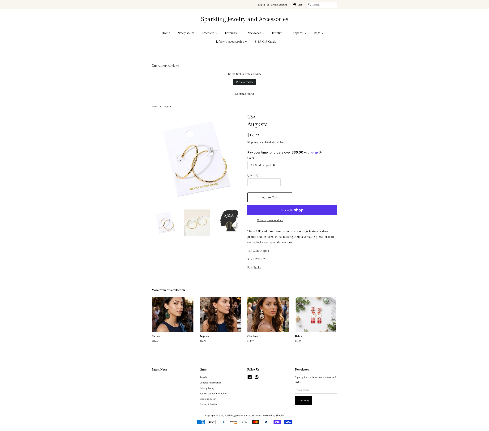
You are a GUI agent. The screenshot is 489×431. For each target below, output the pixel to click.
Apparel (298, 33)
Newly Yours (186, 33)
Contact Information (211, 382)
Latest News (159, 369)
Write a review (244, 82)
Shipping (252, 142)
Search (203, 377)
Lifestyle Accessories (230, 41)
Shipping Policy (208, 398)
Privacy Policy (207, 388)
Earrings (231, 33)
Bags (317, 33)
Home (166, 33)
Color (250, 158)
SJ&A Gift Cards (265, 41)
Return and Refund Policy (213, 393)
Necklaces (255, 33)
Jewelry (277, 33)
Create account (279, 4)
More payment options (270, 220)
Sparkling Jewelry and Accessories (244, 19)
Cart (300, 4)
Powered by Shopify (273, 415)
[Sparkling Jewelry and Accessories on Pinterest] (256, 377)
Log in (261, 4)
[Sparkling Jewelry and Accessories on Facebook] (249, 377)
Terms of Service (208, 404)
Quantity (253, 175)
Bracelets (208, 33)
